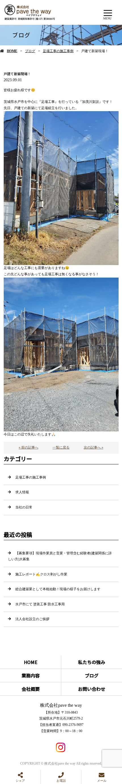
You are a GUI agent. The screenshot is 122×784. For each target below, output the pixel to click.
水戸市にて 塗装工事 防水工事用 (40, 604)
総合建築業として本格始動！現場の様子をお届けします (57, 589)
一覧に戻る (61, 447)
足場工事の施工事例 (58, 51)
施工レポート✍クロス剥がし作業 (41, 574)
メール (101, 780)
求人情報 (22, 492)
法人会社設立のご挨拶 (32, 619)
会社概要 (31, 688)
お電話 (61, 780)
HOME (12, 51)
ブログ (30, 51)
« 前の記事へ (28, 447)
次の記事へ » (93, 447)
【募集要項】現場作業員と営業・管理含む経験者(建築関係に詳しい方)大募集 (60, 556)
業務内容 (31, 675)
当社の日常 (23, 507)
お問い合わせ (91, 688)
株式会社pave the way (61, 705)
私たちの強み (91, 662)
